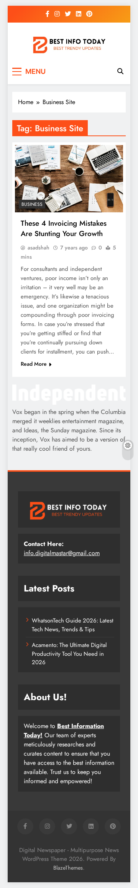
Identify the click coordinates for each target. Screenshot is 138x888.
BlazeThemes (68, 868)
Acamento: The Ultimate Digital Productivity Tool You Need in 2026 (69, 653)
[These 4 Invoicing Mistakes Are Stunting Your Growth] (69, 178)
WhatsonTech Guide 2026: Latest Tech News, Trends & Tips (72, 624)
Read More (34, 364)
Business (32, 204)
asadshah (38, 247)
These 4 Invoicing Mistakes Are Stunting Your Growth (64, 228)
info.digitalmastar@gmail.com (62, 553)
